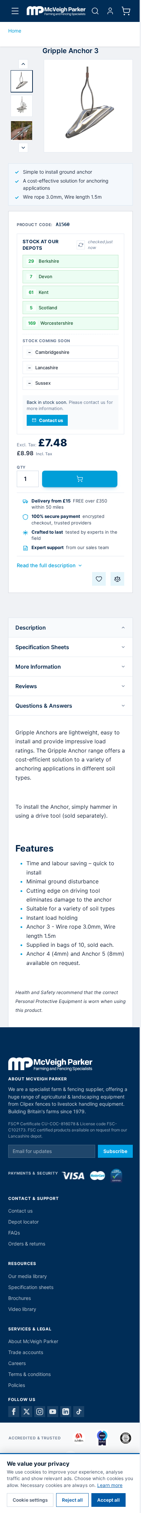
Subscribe (115, 1151)
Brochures (19, 1298)
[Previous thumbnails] (23, 64)
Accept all (108, 1500)
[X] (26, 1411)
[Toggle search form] (95, 11)
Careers (17, 1363)
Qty (21, 467)
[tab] (22, 81)
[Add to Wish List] (99, 579)
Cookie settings (30, 1500)
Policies (16, 1385)
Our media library (27, 1276)
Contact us (20, 1211)
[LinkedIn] (65, 1411)
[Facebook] (13, 1411)
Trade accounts (25, 1352)
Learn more (110, 1485)
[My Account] (110, 11)
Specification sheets (30, 1287)
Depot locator (23, 1222)
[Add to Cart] (79, 479)
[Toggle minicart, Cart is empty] (126, 11)
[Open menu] (15, 11)
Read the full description (46, 565)
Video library (22, 1309)
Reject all (72, 1500)
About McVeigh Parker (33, 1341)
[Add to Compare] (117, 579)
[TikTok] (78, 1411)
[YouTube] (52, 1411)
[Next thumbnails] (23, 147)
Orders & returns (26, 1244)
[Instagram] (39, 1411)
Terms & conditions (29, 1374)
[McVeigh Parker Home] (56, 11)
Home (14, 31)
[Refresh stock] (81, 244)
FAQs (14, 1233)
